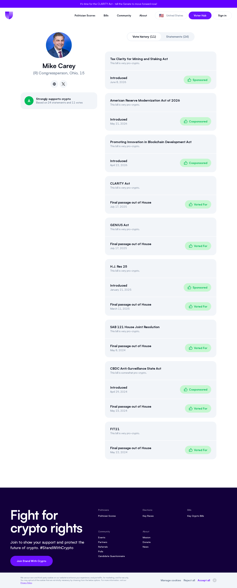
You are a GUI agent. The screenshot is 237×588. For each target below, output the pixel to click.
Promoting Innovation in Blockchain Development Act (151, 142)
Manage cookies (171, 580)
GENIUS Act (119, 225)
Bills (106, 15)
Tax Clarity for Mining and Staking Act (139, 59)
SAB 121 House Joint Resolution (135, 327)
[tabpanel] (161, 255)
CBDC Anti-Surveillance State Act (135, 368)
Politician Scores (85, 15)
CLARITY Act (120, 183)
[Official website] (54, 84)
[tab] (144, 37)
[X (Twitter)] (63, 84)
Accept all (204, 580)
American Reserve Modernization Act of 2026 (145, 100)
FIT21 (114, 429)
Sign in (222, 15)
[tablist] (161, 36)
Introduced (118, 78)
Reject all (189, 580)
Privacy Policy (26, 583)
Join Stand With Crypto (31, 561)
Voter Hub (200, 15)
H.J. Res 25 (118, 266)
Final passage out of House (130, 202)
